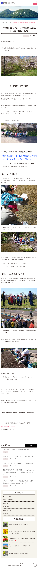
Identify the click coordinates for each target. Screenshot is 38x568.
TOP (35, 564)
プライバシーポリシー (19, 563)
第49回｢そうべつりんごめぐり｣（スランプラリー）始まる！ (18, 456)
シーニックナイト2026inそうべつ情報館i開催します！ (16, 449)
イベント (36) (7, 496)
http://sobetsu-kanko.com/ (8, 426)
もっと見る (30, 445)
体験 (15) (6, 506)
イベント (26, 36)
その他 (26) (7, 513)
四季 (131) (6, 503)
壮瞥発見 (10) (7, 510)
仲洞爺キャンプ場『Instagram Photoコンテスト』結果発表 (18, 463)
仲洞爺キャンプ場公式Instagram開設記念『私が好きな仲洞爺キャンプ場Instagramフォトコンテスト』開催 (18, 482)
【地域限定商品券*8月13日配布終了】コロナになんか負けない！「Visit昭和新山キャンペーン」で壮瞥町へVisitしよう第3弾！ (18, 472)
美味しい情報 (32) (8, 499)
